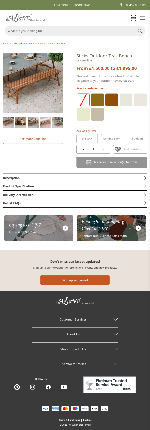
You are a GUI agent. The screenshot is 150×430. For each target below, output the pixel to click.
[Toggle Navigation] (142, 18)
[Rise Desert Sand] (126, 100)
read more (128, 81)
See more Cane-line (33, 139)
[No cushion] (83, 100)
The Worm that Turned (79, 424)
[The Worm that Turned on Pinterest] (17, 387)
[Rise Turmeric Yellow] (97, 100)
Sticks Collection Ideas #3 (25, 43)
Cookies (87, 420)
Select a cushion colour (91, 88)
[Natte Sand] (83, 114)
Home (6, 43)
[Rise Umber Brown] (112, 100)
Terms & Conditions (69, 420)
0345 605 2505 (136, 5)
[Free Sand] (140, 100)
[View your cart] (133, 18)
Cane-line (86, 60)
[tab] (87, 139)
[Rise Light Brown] (97, 114)
